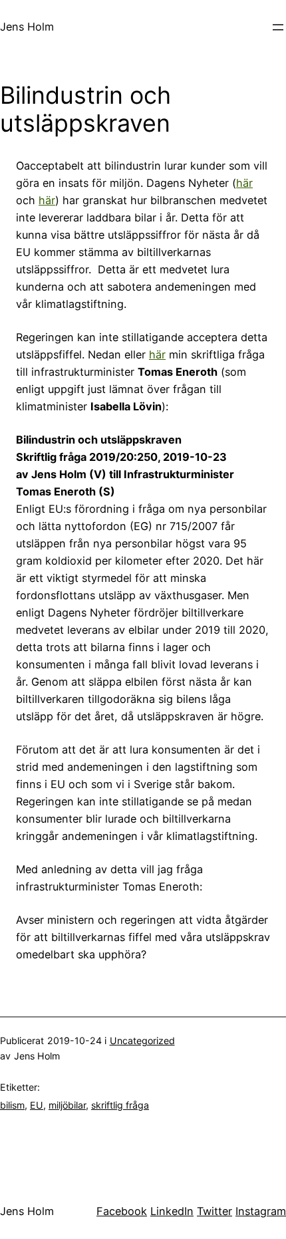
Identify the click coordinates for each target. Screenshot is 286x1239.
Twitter (214, 1211)
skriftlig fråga (120, 1105)
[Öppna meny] (278, 27)
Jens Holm (27, 26)
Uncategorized (142, 1040)
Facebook (121, 1211)
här (244, 183)
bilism (12, 1105)
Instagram (260, 1211)
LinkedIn (172, 1211)
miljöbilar (67, 1105)
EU (36, 1105)
